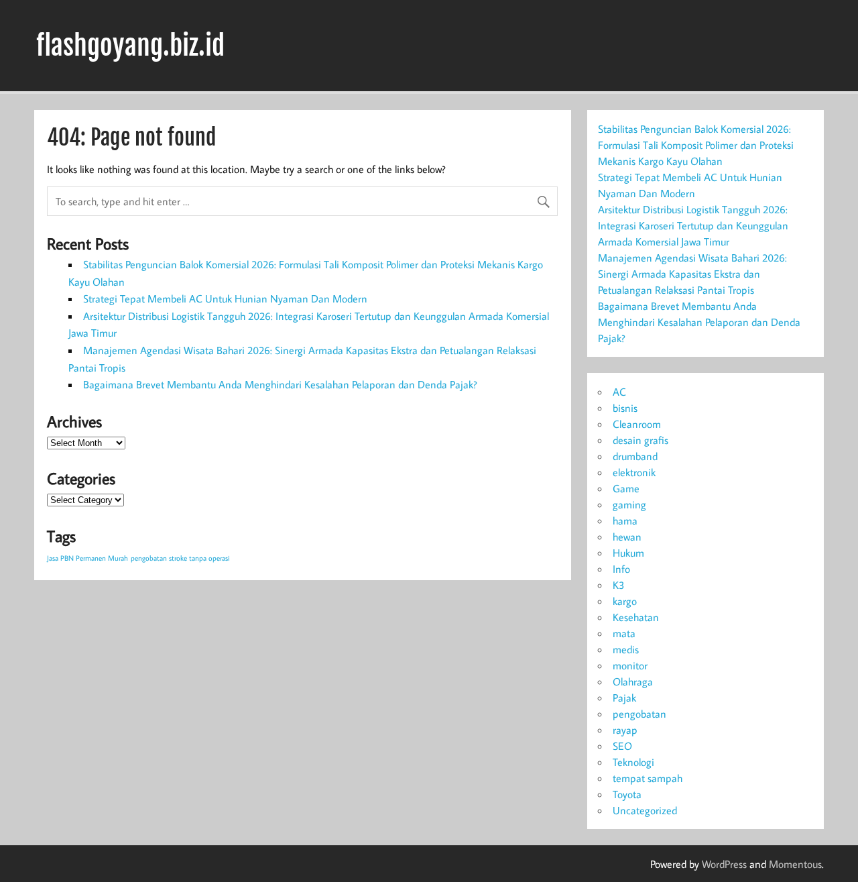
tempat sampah (647, 778)
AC (619, 391)
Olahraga (633, 681)
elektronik (634, 472)
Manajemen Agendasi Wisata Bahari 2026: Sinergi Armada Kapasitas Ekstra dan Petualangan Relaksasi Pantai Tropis (692, 273)
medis (626, 649)
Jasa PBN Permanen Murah (87, 558)
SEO (622, 746)
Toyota (627, 794)
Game (626, 488)
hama (625, 520)
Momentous (795, 864)
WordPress (724, 864)
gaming (629, 504)
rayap (625, 729)
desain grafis (640, 440)
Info (621, 568)
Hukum (628, 552)
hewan (627, 536)
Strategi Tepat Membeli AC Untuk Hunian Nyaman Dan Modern (225, 298)
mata (624, 633)
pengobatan (639, 713)
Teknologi (633, 762)
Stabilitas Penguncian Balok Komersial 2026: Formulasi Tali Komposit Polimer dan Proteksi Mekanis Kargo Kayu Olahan (696, 145)
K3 (619, 585)
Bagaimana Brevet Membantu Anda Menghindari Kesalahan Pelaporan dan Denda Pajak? (280, 384)
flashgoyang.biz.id (130, 45)
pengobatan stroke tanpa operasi (180, 558)
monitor (630, 665)
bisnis (625, 408)
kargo (625, 601)
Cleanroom (637, 424)
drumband (635, 456)
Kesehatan (636, 617)
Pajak (624, 697)
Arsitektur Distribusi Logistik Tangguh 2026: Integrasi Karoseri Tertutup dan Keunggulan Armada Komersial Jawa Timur (693, 225)
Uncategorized (645, 810)
